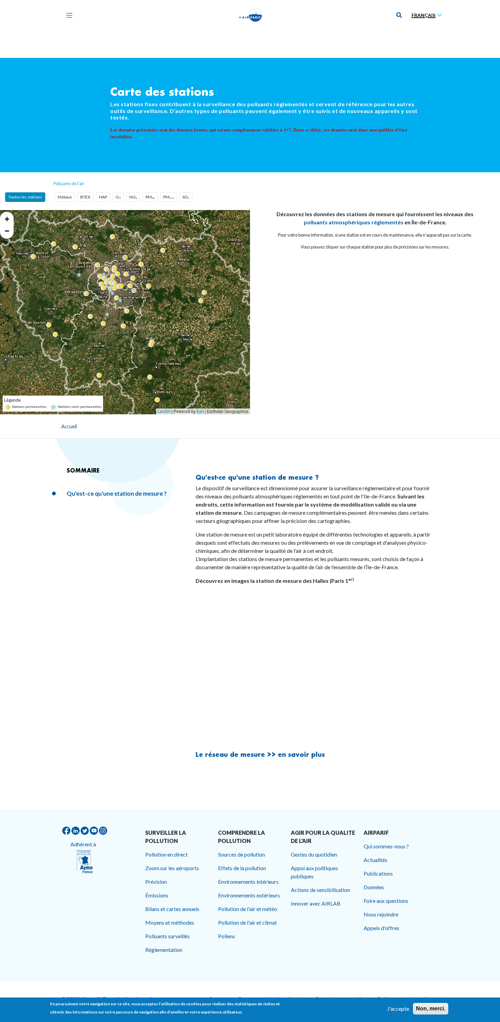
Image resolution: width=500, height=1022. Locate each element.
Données (374, 887)
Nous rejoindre (381, 914)
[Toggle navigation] (67, 15)
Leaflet (164, 411)
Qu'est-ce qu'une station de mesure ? (117, 493)
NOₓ (133, 196)
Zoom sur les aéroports (172, 868)
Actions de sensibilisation (320, 890)
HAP (103, 196)
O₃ (118, 196)
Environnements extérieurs (249, 895)
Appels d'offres (381, 928)
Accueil (69, 426)
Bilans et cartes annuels (172, 909)
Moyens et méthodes (169, 922)
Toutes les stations (25, 196)
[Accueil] (251, 15)
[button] (118, 286)
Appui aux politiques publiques (314, 872)
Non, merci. (430, 1008)
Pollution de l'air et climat (247, 922)
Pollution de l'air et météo (247, 909)
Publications (378, 873)
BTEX (85, 196)
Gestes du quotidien (314, 854)
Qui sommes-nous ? (386, 846)
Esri (200, 411)
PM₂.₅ (168, 196)
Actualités (375, 860)
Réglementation (163, 949)
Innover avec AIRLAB (315, 903)
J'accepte (398, 1008)
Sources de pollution (241, 854)
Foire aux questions (386, 900)
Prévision (156, 881)
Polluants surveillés (167, 936)
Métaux (65, 196)
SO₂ (185, 196)
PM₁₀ (150, 196)
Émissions (156, 895)
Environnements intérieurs (248, 881)
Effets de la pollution (242, 868)
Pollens (226, 936)
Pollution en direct (166, 854)
